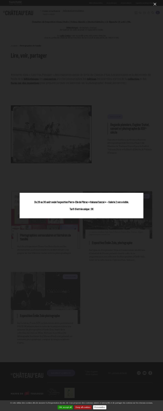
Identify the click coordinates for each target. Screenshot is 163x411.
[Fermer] (155, 4)
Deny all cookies (83, 407)
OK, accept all (65, 407)
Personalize (99, 407)
